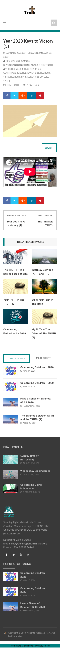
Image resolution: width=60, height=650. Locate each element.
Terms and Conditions (21, 645)
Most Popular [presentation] (16, 358)
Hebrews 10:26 (30, 72)
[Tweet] (14, 95)
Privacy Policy (42, 645)
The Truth (12, 85)
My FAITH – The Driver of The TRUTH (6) (44, 333)
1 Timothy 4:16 (30, 69)
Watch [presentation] (49, 147)
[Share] (7, 95)
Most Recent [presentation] (43, 358)
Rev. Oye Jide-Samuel (18, 61)
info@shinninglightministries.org (29, 543)
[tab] (49, 147)
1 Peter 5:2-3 (13, 69)
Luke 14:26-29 (35, 76)
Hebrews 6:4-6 (18, 76)
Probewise (16, 636)
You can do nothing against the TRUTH (29, 65)
